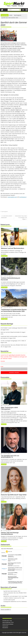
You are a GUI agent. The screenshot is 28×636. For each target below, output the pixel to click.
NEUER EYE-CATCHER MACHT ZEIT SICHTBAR (15, 596)
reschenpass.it (22, 197)
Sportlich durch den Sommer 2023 (12, 591)
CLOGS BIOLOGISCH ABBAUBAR (6, 216)
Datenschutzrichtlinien (7, 624)
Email (2, 366)
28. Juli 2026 (4, 405)
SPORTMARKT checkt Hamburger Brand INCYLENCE (14, 328)
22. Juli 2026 (4, 453)
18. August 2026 (5, 246)
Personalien (3, 424)
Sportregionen (5, 211)
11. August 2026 (5, 307)
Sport (11, 246)
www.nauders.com (12, 197)
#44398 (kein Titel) (7, 620)
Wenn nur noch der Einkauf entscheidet (10, 332)
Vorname (3, 361)
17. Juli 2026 (4, 530)
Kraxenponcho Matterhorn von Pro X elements (15, 601)
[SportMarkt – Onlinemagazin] (2, 10)
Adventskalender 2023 (8, 622)
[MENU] (26, 10)
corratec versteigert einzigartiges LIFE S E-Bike (12, 340)
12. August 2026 (5, 276)
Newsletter (5, 627)
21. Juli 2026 (4, 492)
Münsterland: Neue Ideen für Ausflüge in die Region (21, 217)
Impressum (5, 626)
